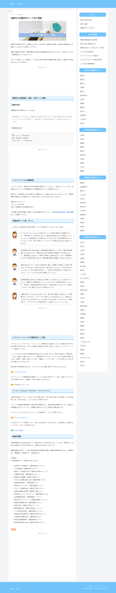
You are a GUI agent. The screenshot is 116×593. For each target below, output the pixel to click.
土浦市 (82, 250)
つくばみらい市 (85, 342)
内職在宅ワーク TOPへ (87, 28)
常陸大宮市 (83, 290)
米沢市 (82, 139)
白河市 (82, 199)
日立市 (82, 246)
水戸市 (82, 242)
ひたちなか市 (84, 278)
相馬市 (82, 230)
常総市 (82, 286)
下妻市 (82, 302)
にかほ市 (83, 119)
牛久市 (82, 298)
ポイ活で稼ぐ (19, 430)
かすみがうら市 (85, 358)
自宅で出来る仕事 (86, 20)
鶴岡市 (82, 143)
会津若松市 (83, 187)
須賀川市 (83, 203)
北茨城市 (83, 314)
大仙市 (82, 99)
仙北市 (82, 123)
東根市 (82, 163)
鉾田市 (82, 338)
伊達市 (82, 218)
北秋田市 (83, 115)
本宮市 (82, 226)
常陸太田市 (83, 306)
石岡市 (82, 258)
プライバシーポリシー (100, 586)
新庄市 (82, 151)
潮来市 (82, 350)
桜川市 (82, 361)
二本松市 (83, 210)
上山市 (82, 167)
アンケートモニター (21, 417)
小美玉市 (83, 346)
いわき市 (83, 195)
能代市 (82, 79)
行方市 (82, 365)
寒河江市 (83, 155)
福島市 (82, 183)
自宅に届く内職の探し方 (88, 44)
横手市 (82, 83)
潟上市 (82, 111)
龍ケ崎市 (83, 266)
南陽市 (82, 171)
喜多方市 (83, 207)
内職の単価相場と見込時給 (88, 40)
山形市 (82, 135)
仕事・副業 (83, 24)
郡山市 (82, 191)
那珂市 (82, 330)
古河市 (82, 254)
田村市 (82, 222)
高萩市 (82, 310)
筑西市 (82, 282)
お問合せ (91, 586)
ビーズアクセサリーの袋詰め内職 (90, 59)
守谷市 (82, 322)
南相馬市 (83, 214)
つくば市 (83, 274)
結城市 (82, 262)
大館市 (82, 87)
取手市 (82, 270)
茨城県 (14, 529)
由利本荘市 (83, 95)
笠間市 (82, 294)
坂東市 (82, 334)
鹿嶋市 (82, 318)
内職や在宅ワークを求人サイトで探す (92, 48)
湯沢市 (82, 91)
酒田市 (82, 147)
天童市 (82, 159)
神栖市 (82, 326)
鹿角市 (82, 107)
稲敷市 (82, 353)
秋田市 (82, 75)
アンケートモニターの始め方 (89, 56)
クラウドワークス (20, 372)
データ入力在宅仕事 (86, 52)
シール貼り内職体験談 (87, 63)
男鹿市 (82, 103)
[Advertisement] (42, 82)
